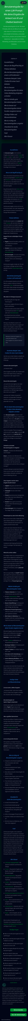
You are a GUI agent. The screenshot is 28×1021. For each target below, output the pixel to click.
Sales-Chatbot (20, 189)
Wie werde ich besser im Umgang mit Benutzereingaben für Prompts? (13, 969)
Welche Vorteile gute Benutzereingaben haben (12, 100)
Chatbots (10, 640)
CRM (21, 199)
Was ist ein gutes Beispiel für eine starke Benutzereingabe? (14, 949)
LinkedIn (14, 926)
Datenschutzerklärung (5, 1019)
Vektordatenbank (14, 313)
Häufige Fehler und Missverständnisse (10, 115)
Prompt (20, 155)
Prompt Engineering (17, 268)
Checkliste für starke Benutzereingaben (11, 128)
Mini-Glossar (8, 136)
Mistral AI (8, 179)
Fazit (6, 133)
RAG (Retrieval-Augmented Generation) (14, 893)
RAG (17, 310)
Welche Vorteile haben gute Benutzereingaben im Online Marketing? (13, 954)
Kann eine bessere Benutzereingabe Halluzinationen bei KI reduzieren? (13, 979)
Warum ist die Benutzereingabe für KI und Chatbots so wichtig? (14, 939)
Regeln (19, 163)
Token (11, 285)
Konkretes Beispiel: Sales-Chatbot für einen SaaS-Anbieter (12, 81)
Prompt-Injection (11, 727)
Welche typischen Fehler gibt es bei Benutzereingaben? (12, 964)
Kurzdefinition (9, 62)
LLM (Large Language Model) (12, 862)
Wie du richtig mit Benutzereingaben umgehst (13, 122)
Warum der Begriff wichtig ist (13, 65)
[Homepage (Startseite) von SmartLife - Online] (3, 3)
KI (12, 157)
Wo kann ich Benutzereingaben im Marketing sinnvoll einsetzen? (12, 959)
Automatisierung (9, 252)
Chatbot (21, 157)
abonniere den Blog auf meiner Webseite (13, 924)
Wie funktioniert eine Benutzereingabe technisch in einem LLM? (13, 944)
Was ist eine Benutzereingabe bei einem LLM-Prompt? (14, 934)
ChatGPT (17, 177)
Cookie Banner (13, 982)
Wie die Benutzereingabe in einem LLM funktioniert (13, 73)
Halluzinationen (13, 596)
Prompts (8, 223)
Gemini (21, 177)
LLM (8, 157)
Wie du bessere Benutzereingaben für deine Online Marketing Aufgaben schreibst (13, 91)
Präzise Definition (10, 69)
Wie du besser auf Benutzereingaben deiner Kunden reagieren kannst (12, 108)
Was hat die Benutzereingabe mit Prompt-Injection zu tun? (12, 974)
